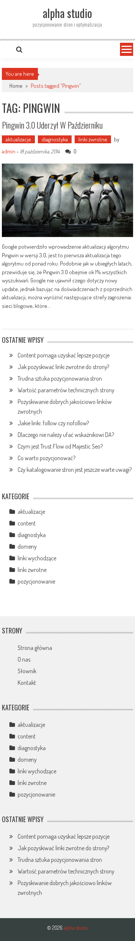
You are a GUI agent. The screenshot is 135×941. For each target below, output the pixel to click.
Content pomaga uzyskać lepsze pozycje (64, 355)
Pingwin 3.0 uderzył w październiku (52, 125)
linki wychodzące (37, 558)
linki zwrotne (92, 139)
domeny (27, 546)
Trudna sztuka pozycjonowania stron (60, 378)
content (27, 523)
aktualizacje (18, 139)
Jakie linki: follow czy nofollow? (53, 423)
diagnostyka (55, 139)
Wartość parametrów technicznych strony (66, 390)
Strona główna (35, 647)
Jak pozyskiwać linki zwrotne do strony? (63, 367)
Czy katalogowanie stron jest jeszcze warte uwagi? (75, 469)
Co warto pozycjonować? (46, 458)
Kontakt (27, 682)
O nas (24, 659)
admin (8, 151)
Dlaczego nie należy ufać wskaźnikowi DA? (66, 434)
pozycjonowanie (36, 581)
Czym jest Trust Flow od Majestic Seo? (60, 446)
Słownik (27, 671)
